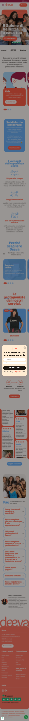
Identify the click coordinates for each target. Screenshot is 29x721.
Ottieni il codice (14, 368)
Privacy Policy (18, 371)
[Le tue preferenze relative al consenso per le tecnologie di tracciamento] (2, 718)
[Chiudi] (25, 347)
